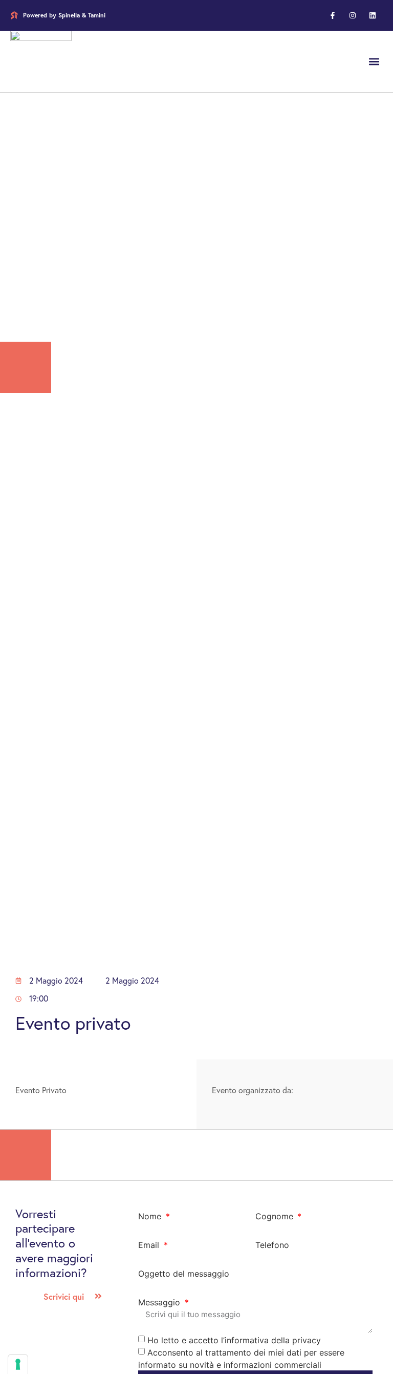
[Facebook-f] (332, 15)
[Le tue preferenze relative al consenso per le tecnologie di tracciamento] (18, 1364)
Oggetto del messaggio (183, 1273)
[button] (374, 61)
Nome (151, 1216)
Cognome (275, 1216)
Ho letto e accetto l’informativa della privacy (234, 1340)
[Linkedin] (373, 15)
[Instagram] (353, 15)
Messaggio (160, 1302)
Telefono (272, 1245)
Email (150, 1245)
